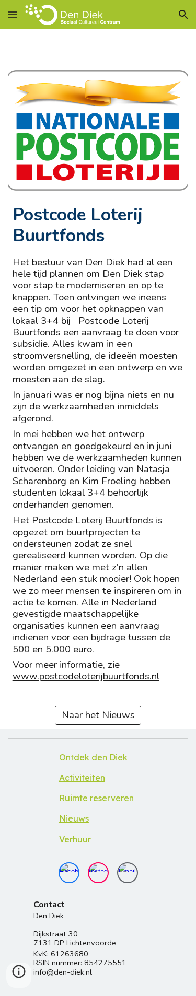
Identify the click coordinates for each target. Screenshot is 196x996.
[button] (12, 14)
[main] (98, 225)
